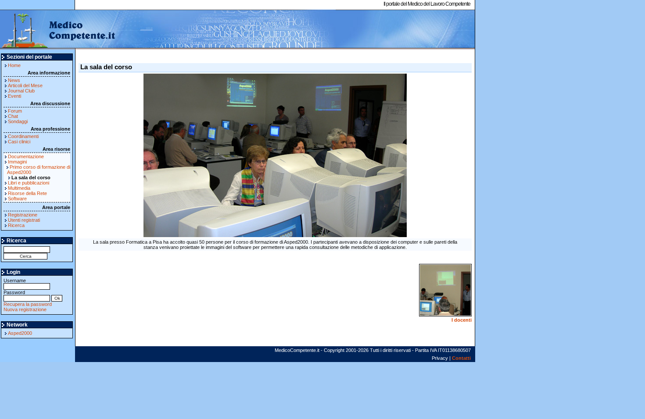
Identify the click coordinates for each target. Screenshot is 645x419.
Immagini (17, 161)
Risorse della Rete (27, 193)
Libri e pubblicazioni (28, 182)
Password (14, 292)
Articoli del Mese (25, 85)
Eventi (14, 96)
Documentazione (26, 156)
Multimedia (19, 188)
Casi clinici (19, 141)
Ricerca (16, 225)
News (14, 80)
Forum (15, 111)
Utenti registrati (24, 220)
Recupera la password (28, 304)
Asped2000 (20, 333)
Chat (13, 116)
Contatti (461, 358)
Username (15, 280)
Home (14, 65)
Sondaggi (18, 121)
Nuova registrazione (25, 309)
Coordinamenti (23, 136)
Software (17, 198)
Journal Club (21, 90)
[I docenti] (445, 314)
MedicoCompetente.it (58, 30)
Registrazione (22, 214)
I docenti (462, 320)
